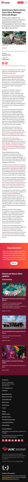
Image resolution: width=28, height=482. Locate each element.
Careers (4, 408)
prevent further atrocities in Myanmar (16, 166)
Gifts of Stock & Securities (8, 420)
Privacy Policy (19, 461)
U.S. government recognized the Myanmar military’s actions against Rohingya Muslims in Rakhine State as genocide (14, 146)
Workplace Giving (6, 417)
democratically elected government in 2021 (13, 183)
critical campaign (14, 192)
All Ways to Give (6, 414)
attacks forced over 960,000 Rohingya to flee (13, 120)
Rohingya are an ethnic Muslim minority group (13, 77)
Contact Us (5, 390)
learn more (11, 232)
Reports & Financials (7, 397)
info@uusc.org (9, 388)
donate (4, 232)
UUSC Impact (5, 59)
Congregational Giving (7, 422)
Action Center (5, 405)
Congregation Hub (6, 399)
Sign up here (5, 431)
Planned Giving (6, 425)
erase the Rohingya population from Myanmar (13, 133)
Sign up (14, 263)
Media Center (5, 402)
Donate (20, 2)
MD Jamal (4, 48)
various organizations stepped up (10, 139)
